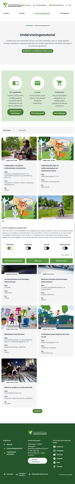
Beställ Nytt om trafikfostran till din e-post (37, 51)
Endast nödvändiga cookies (13, 260)
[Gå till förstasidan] (12, 5)
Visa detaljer (65, 255)
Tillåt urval (37, 260)
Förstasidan (29, 25)
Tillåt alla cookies (61, 260)
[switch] (28, 248)
